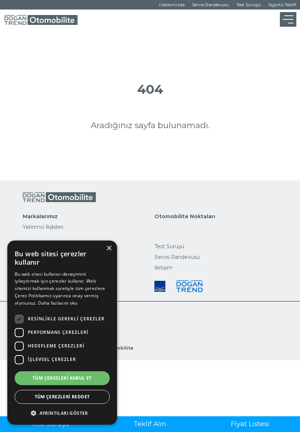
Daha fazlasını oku (57, 303)
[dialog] (62, 333)
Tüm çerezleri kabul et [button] (62, 378)
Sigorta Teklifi (282, 4)
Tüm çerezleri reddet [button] (62, 397)
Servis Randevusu (210, 4)
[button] (62, 413)
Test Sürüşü (248, 4)
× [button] (109, 248)
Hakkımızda (172, 4)
